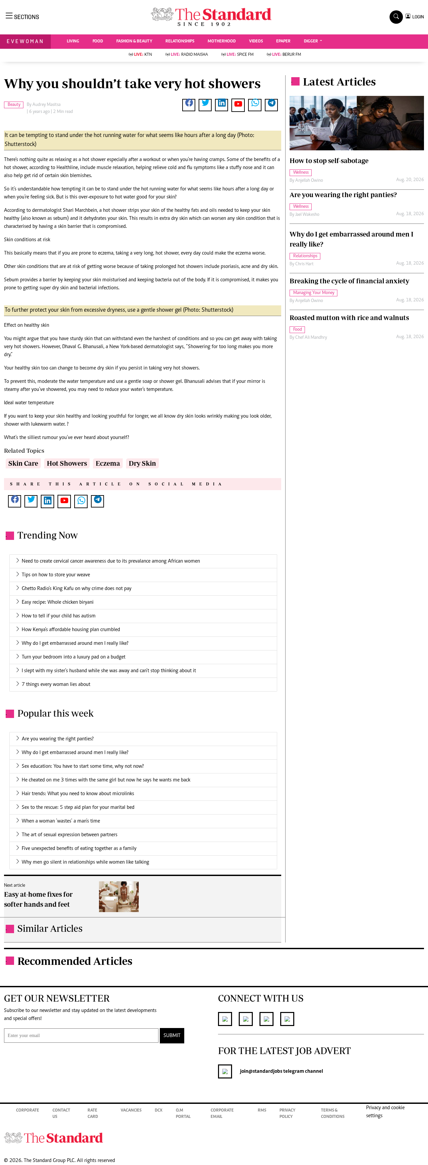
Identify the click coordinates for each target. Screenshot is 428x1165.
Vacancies (131, 1111)
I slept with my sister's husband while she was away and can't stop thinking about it (109, 671)
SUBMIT (172, 1035)
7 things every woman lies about (56, 684)
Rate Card (93, 1114)
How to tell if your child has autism (59, 616)
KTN (143, 55)
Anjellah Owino (309, 180)
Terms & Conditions (332, 1114)
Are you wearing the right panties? (58, 739)
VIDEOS (256, 41)
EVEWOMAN (25, 41)
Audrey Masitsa (46, 105)
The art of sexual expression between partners (69, 835)
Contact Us (61, 1114)
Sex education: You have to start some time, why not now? (83, 766)
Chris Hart (304, 264)
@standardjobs (265, 1071)
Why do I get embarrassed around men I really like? (75, 643)
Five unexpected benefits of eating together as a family (79, 848)
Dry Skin (142, 463)
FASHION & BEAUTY (134, 41)
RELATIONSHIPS (180, 41)
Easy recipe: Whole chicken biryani (58, 602)
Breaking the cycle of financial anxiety (349, 281)
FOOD (98, 41)
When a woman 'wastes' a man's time (61, 821)
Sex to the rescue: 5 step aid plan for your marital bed (78, 807)
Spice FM (240, 55)
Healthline (67, 167)
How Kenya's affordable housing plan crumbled (71, 629)
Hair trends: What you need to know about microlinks (78, 793)
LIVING (73, 41)
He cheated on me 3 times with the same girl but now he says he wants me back (106, 780)
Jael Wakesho (307, 214)
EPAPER (283, 41)
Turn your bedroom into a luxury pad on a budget (73, 657)
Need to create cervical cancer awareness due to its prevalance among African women (111, 561)
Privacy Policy (287, 1114)
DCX (159, 1111)
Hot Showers (67, 463)
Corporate (27, 1111)
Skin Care (23, 463)
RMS (262, 1111)
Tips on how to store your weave (56, 575)
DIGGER (311, 41)
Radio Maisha (189, 55)
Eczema (108, 463)
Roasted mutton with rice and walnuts (349, 317)
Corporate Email (222, 1114)
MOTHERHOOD (222, 41)
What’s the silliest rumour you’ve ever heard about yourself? (66, 437)
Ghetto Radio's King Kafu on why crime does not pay (76, 588)
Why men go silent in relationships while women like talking (85, 862)
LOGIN (417, 17)
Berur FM (286, 55)
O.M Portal (183, 1114)
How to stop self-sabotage (329, 160)
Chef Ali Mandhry (311, 337)
